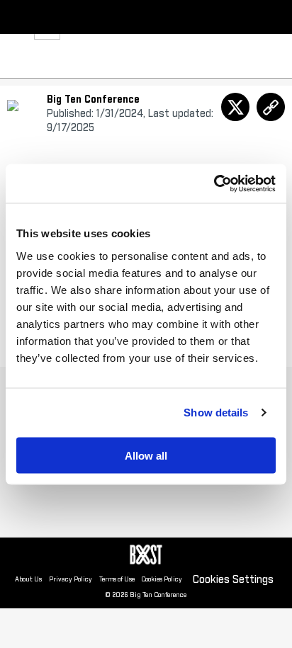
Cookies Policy (161, 579)
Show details (216, 413)
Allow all (146, 455)
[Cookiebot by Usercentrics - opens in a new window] (214, 183)
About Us (28, 579)
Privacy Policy (70, 579)
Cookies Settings (233, 579)
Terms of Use (117, 579)
